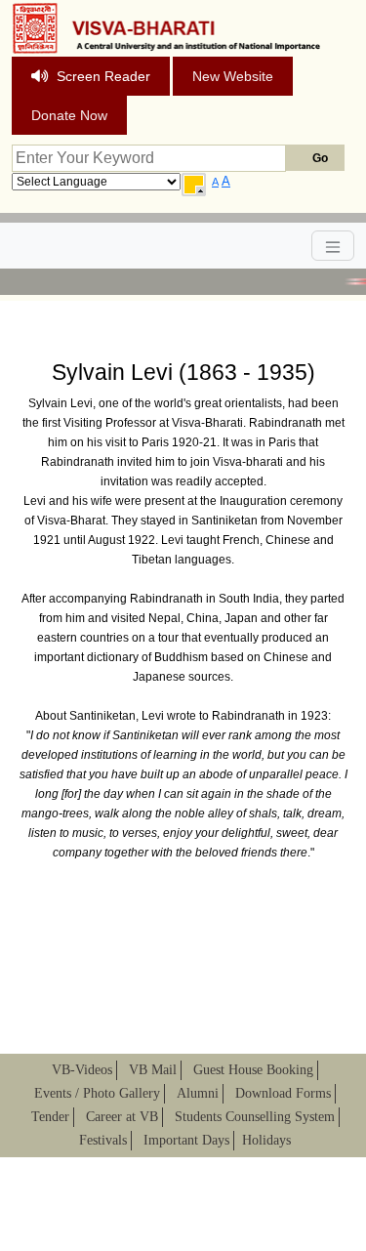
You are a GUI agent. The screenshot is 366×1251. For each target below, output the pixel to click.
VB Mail (153, 1070)
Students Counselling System (255, 1116)
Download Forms (283, 1093)
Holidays (266, 1140)
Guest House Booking (253, 1070)
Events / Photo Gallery (97, 1093)
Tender (50, 1116)
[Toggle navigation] (332, 245)
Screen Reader (103, 76)
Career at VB (122, 1116)
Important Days (186, 1140)
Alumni (198, 1093)
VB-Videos (82, 1070)
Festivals (103, 1140)
